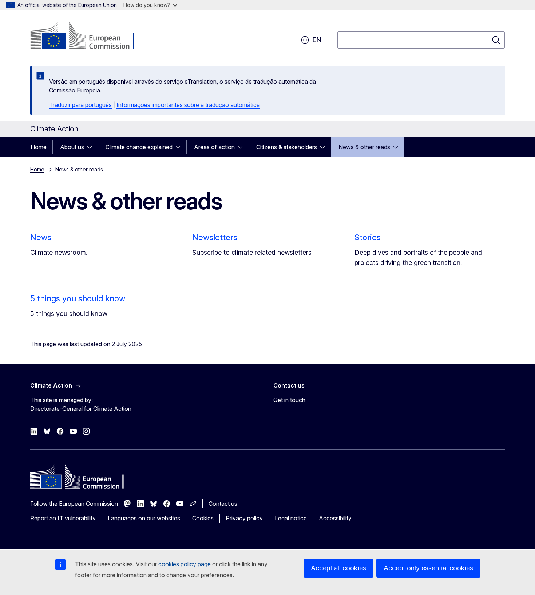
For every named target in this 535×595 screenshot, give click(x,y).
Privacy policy (244, 518)
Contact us (223, 503)
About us (72, 147)
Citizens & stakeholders (286, 147)
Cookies (203, 518)
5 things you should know (77, 298)
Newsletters (214, 237)
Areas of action (214, 147)
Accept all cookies (338, 568)
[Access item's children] (92, 147)
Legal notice (291, 518)
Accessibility (335, 518)
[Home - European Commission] (89, 36)
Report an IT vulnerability (63, 518)
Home (39, 147)
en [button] (316, 40)
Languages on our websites (144, 518)
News (40, 237)
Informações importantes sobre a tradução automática (188, 104)
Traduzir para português (80, 104)
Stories (367, 237)
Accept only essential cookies (428, 568)
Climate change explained (139, 147)
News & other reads (364, 147)
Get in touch (289, 400)
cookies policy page (184, 564)
